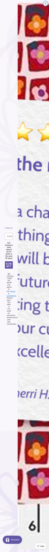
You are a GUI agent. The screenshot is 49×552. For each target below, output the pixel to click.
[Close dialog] (45, 3)
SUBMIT (9, 265)
